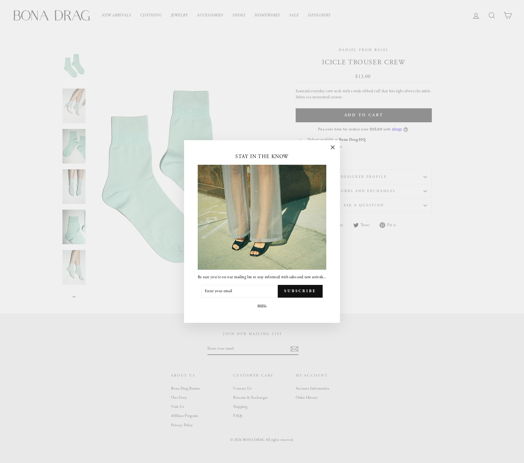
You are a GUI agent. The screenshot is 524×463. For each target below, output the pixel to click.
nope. (262, 305)
